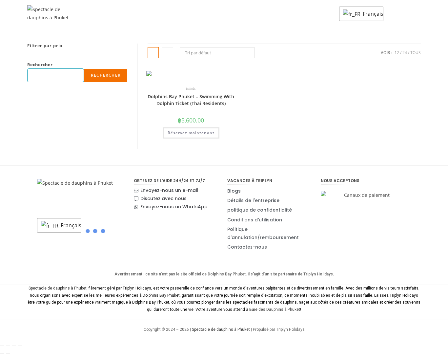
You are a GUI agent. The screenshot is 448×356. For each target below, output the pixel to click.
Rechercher (39, 64)
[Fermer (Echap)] (20, 345)
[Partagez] (14, 345)
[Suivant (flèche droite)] (8, 353)
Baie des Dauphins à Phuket (274, 309)
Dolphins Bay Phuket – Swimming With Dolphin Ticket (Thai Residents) (191, 99)
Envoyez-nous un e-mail (169, 190)
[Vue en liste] (167, 52)
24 (404, 52)
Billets (191, 88)
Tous (415, 52)
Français (371, 13)
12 (397, 52)
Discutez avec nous (163, 198)
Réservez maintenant (191, 133)
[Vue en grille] (153, 52)
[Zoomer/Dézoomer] (2, 345)
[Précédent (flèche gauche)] (2, 353)
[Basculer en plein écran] (8, 345)
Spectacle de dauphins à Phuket (58, 288)
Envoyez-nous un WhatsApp (174, 206)
